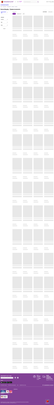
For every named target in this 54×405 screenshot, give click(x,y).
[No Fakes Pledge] (10, 392)
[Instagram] (18, 378)
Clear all (4, 28)
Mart (23, 13)
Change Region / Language (48, 385)
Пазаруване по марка (5, 4)
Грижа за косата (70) (3, 12)
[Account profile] (51, 1)
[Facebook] (15, 378)
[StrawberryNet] (7, 1)
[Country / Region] (47, 1)
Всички (14, 13)
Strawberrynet (19, 13)
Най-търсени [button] (50, 11)
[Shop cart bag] (52, 1)
